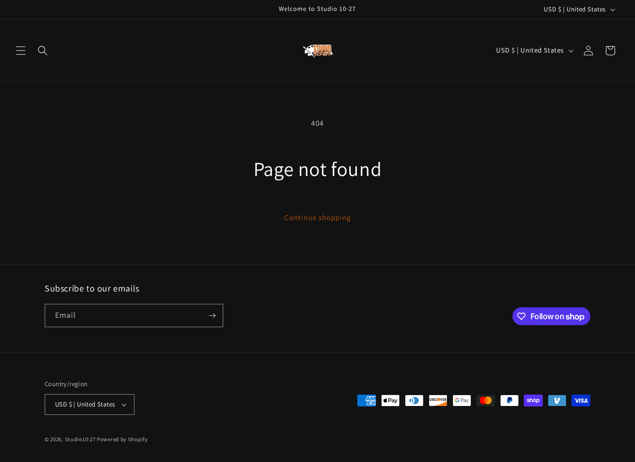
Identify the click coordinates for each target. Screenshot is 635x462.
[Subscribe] (212, 315)
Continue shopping (317, 217)
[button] (21, 50)
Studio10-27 (80, 439)
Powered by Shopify (122, 439)
